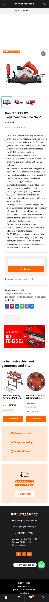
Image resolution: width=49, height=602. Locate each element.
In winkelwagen (26, 269)
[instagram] (24, 554)
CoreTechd (24, 593)
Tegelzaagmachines (31, 297)
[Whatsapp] (41, 564)
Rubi (12, 122)
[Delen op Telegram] (31, 306)
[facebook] (18, 554)
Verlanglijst (30, 598)
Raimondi (12, 405)
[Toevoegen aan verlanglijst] (30, 279)
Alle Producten (20, 293)
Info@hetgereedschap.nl (25, 526)
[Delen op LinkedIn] (17, 306)
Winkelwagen (19, 600)
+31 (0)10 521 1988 (24, 533)
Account (6, 600)
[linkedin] (29, 554)
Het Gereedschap (24, 586)
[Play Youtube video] (24, 336)
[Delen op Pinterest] (12, 306)
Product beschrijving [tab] (12, 319)
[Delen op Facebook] (7, 306)
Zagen (43, 297)
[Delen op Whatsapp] (22, 306)
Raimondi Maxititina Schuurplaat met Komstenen (35, 398)
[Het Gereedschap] (24, 4)
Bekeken (43, 600)
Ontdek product (13, 419)
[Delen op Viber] (26, 306)
